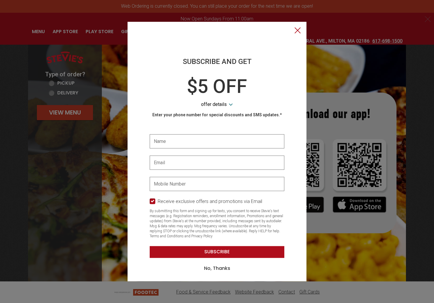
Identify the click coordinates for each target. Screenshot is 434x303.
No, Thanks (217, 268)
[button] (298, 31)
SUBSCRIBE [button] (217, 251)
